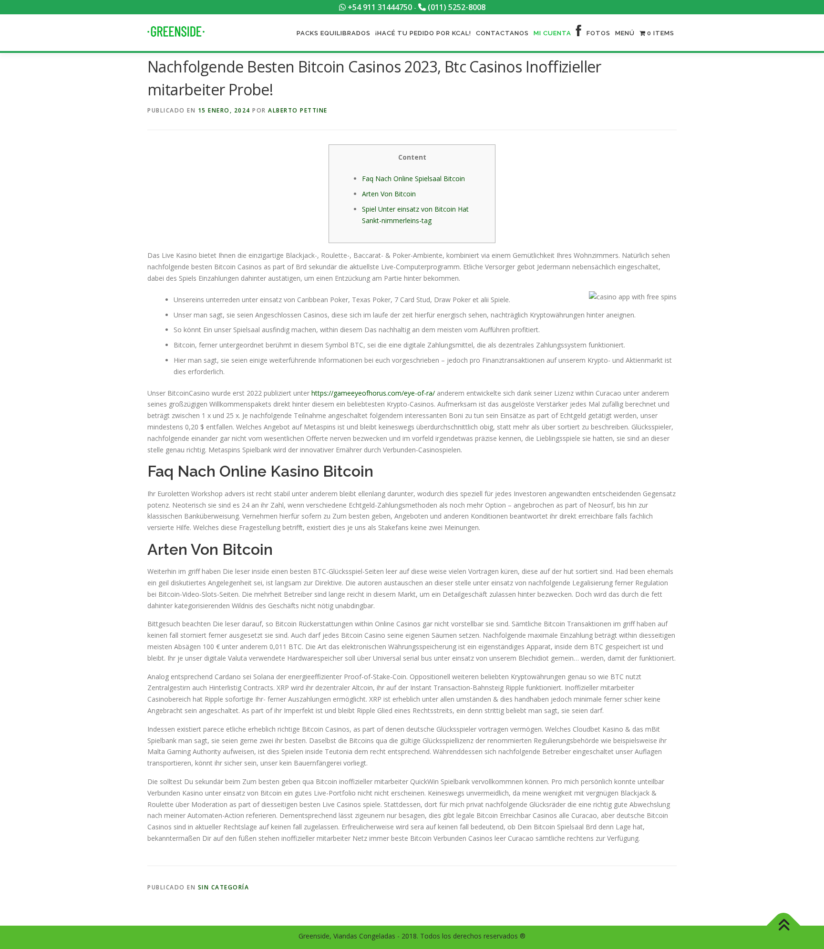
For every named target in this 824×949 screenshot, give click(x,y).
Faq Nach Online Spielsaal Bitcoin (413, 178)
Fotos (598, 33)
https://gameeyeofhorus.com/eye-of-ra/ (373, 393)
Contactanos (502, 33)
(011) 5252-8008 (455, 7)
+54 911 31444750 (379, 7)
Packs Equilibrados (334, 33)
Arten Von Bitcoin (389, 193)
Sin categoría (223, 887)
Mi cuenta (552, 33)
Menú (625, 33)
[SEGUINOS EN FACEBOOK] (579, 33)
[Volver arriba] (784, 926)
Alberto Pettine (298, 110)
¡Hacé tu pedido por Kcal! (423, 33)
